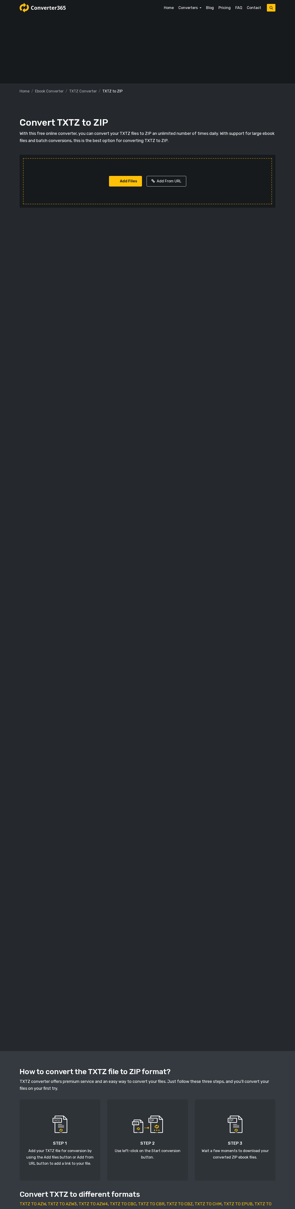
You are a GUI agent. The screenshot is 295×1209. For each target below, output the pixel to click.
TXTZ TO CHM (208, 1203)
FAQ (238, 8)
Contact (254, 8)
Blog (210, 8)
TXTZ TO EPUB (238, 1203)
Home (169, 8)
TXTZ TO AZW (33, 1203)
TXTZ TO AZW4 (93, 1203)
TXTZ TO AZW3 (62, 1203)
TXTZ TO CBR (151, 1203)
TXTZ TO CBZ (179, 1203)
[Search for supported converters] (271, 8)
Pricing (224, 8)
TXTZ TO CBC (123, 1203)
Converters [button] (188, 8)
